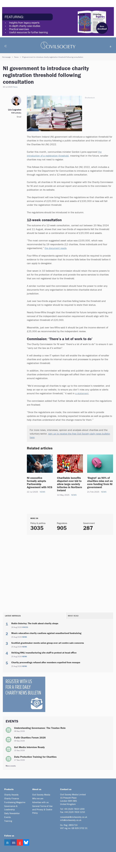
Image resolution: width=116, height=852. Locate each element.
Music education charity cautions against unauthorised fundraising (46, 633)
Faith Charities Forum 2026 (30, 737)
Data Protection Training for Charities (35, 756)
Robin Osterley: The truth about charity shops (34, 623)
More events (11, 766)
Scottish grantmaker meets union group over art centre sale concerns (47, 642)
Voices (25, 627)
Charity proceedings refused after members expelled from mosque (45, 662)
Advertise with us (40, 802)
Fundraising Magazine (14, 802)
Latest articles (13, 615)
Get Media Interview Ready (29, 747)
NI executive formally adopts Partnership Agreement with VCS (39, 482)
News (16, 57)
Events (7, 817)
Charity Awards (11, 794)
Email (19, 117)
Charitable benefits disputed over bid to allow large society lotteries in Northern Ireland (69, 484)
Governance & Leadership (11, 808)
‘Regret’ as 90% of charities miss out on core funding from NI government (100, 482)
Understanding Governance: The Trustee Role (40, 728)
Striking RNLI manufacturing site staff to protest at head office (44, 652)
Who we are (37, 798)
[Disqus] (70, 573)
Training (8, 820)
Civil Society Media (41, 794)
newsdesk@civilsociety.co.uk (73, 817)
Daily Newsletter (12, 813)
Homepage (6, 57)
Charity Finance (11, 798)
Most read (73, 615)
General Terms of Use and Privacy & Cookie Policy (42, 809)
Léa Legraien (14, 109)
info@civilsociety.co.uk (70, 820)
